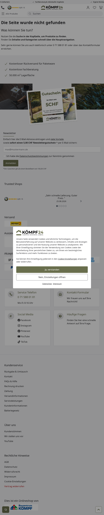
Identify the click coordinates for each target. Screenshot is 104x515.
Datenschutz (47, 284)
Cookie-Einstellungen (67, 259)
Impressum (57, 284)
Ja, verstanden (52, 269)
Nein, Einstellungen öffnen (52, 277)
